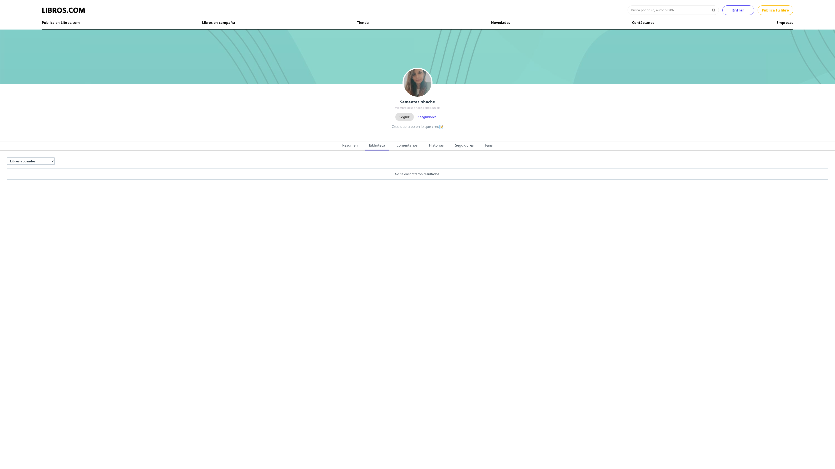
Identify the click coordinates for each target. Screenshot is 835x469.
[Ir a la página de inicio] (63, 10)
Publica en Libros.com (61, 22)
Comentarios (407, 145)
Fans (489, 145)
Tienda (363, 22)
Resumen (350, 145)
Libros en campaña (218, 22)
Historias (436, 145)
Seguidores (464, 145)
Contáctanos (643, 22)
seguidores (426, 117)
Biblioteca (377, 145)
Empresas (785, 22)
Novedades (500, 22)
